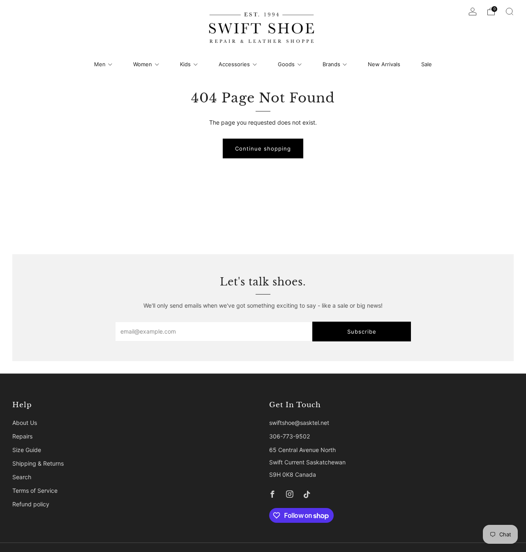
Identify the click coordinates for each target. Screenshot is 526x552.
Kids (185, 64)
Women (142, 64)
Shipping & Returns (38, 463)
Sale (426, 64)
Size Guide (26, 449)
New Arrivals (384, 64)
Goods (286, 64)
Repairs (22, 436)
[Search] (509, 11)
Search (21, 476)
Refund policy (30, 504)
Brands (331, 64)
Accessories (234, 64)
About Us (24, 422)
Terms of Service (35, 490)
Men (100, 64)
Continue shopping (263, 148)
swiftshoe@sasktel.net (299, 422)
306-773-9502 (289, 436)
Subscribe (361, 331)
